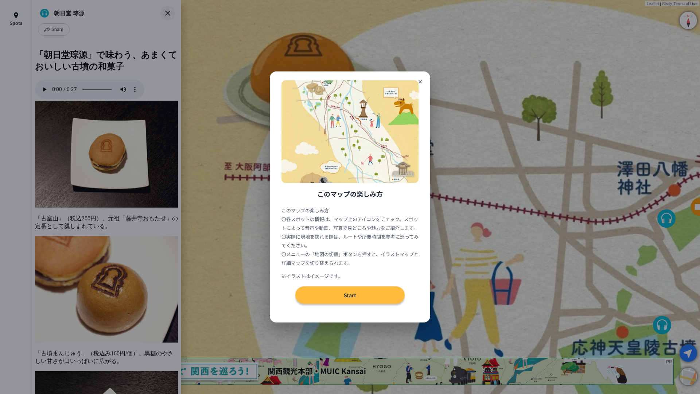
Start (350, 295)
